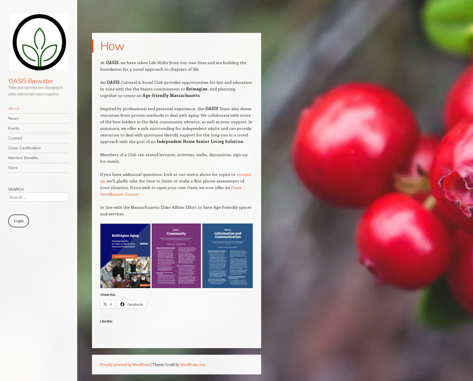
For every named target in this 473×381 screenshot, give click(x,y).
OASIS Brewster (30, 81)
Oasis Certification (24, 147)
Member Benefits (23, 157)
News (13, 118)
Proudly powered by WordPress (124, 364)
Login (19, 220)
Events (14, 128)
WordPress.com (192, 364)
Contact (15, 138)
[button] (125, 256)
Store (13, 167)
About (13, 108)
